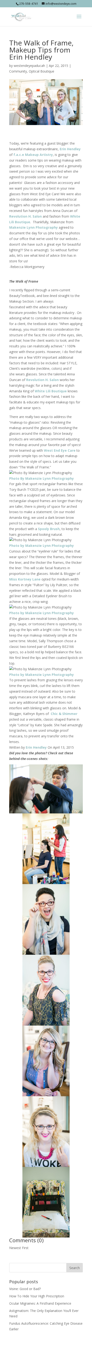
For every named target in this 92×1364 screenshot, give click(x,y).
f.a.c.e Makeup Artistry (33, 154)
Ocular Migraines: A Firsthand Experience (40, 1303)
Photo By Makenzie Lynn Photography (41, 478)
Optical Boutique (41, 71)
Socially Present (45, 1352)
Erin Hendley (70, 149)
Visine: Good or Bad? (25, 1289)
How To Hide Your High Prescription (36, 1296)
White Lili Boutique (51, 391)
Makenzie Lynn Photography (33, 227)
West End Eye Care (59, 450)
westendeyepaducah (29, 65)
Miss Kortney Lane (25, 579)
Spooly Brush (49, 529)
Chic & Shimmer (64, 713)
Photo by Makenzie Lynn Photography (41, 545)
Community (18, 71)
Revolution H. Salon (25, 216)
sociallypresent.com (46, 1357)
